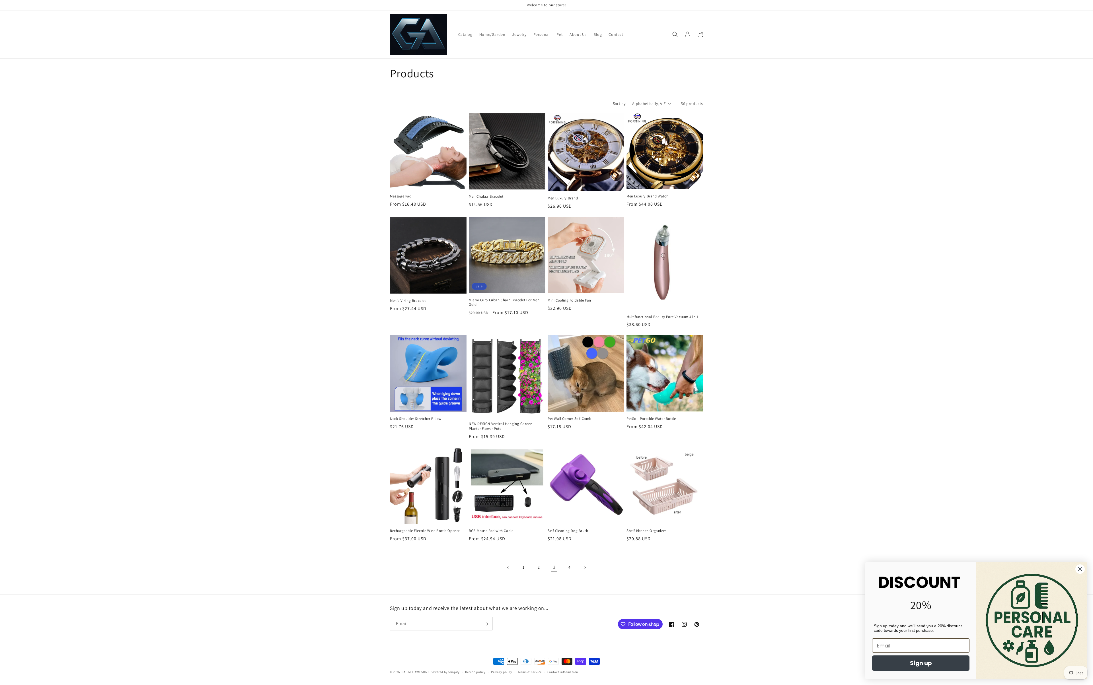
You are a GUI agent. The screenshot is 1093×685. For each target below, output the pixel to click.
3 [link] (554, 567)
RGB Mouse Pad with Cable (491, 531)
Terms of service (530, 672)
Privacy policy (501, 672)
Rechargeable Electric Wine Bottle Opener (425, 531)
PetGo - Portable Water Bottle (651, 418)
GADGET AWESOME (416, 672)
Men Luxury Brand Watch (647, 196)
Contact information (562, 672)
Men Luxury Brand (563, 198)
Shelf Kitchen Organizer (646, 531)
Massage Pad (401, 196)
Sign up (921, 663)
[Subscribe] (486, 624)
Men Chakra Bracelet (486, 196)
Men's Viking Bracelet (408, 300)
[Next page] (585, 567)
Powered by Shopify (445, 672)
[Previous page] (508, 567)
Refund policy (475, 672)
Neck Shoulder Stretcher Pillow (415, 418)
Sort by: (619, 103)
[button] (675, 34)
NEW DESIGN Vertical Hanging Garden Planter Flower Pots (500, 426)
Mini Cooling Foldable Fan (569, 300)
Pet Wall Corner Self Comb (569, 418)
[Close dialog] (1080, 569)
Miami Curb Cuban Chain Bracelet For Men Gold (504, 302)
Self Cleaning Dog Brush (568, 531)
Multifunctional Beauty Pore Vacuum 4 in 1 (662, 317)
